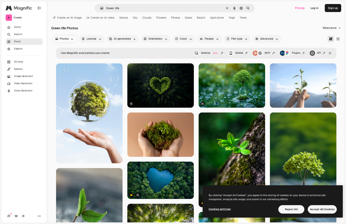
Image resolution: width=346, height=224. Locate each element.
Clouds (146, 17)
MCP (267, 53)
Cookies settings (220, 209)
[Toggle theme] (23, 216)
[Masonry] (331, 39)
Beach (201, 17)
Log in (314, 8)
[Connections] (9, 216)
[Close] (330, 53)
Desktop (209, 53)
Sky (135, 17)
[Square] (338, 39)
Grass (188, 17)
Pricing (300, 8)
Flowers (161, 17)
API (319, 53)
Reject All (291, 209)
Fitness (175, 17)
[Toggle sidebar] (39, 8)
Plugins (296, 53)
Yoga (232, 17)
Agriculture (217, 17)
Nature (123, 17)
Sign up (333, 8)
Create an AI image (69, 17)
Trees (243, 17)
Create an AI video (103, 17)
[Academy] (16, 216)
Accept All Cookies (322, 209)
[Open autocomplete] (100, 8)
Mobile (239, 53)
